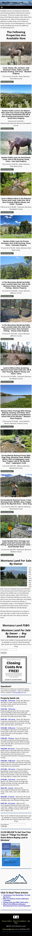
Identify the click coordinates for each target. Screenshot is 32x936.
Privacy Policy (7, 921)
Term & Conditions (19, 921)
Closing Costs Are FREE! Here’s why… (16, 902)
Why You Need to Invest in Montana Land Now (16, 899)
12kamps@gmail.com (19, 692)
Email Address (5, 824)
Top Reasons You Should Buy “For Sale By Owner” (16, 896)
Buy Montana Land (13, 2)
